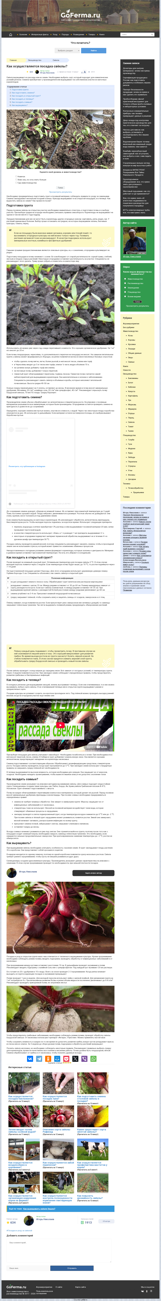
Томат (130, 426)
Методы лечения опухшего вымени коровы (135, 537)
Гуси (130, 444)
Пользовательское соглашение (44, 1292)
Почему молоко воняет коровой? (135, 543)
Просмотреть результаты (60, 192)
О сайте (59, 1287)
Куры (130, 453)
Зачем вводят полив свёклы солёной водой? (22, 1130)
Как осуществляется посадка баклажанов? (21, 1097)
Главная (13, 60)
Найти (94, 50)
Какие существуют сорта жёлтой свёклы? (91, 1130)
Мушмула (132, 409)
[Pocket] (66, 1059)
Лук (129, 400)
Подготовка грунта (20, 89)
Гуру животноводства (27, 183)
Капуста (131, 391)
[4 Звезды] (69, 1063)
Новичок (21, 176)
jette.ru (84, 1300)
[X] (75, 1059)
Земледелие (133, 288)
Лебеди (131, 457)
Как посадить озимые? (22, 102)
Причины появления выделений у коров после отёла (136, 569)
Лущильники (138, 492)
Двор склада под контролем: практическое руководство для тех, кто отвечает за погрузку (137, 122)
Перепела (132, 462)
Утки (130, 470)
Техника (126, 484)
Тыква (130, 431)
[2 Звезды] (65, 1063)
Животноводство (135, 279)
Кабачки (131, 387)
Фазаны (131, 475)
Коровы (131, 340)
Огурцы (131, 413)
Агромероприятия (131, 324)
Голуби (131, 440)
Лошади (131, 349)
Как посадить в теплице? (23, 99)
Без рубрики (128, 327)
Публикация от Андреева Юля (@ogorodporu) (32, 504)
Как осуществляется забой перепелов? (58, 1163)
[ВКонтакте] (30, 1059)
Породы (65, 34)
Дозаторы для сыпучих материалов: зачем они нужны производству (136, 70)
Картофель (133, 396)
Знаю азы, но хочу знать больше (31, 180)
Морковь (132, 404)
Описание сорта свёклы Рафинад (56, 1130)
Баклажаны (133, 378)
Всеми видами (134, 296)
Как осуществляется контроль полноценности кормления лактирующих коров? (57, 1199)
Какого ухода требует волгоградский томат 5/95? (137, 524)
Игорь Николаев (132, 256)
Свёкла (56, 60)
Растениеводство (135, 283)
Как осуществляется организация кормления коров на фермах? (22, 1198)
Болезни (23, 34)
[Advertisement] (60, 625)
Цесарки (132, 479)
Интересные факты (40, 34)
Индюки (131, 448)
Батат (130, 383)
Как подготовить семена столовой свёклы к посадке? (91, 1098)
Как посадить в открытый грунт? (26, 96)
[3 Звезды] (67, 1063)
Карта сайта (80, 1287)
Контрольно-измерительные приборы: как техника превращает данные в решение (137, 113)
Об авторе (106, 1221)
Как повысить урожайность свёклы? (90, 1196)
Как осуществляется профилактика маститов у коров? (92, 1165)
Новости (127, 370)
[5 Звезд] (70, 1063)
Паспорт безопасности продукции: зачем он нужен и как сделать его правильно (136, 92)
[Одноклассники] (48, 1059)
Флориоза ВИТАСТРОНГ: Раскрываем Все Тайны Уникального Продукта (134, 172)
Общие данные (135, 353)
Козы (130, 335)
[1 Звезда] (63, 1063)
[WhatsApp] (93, 1059)
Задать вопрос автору (93, 873)
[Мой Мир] (57, 1059)
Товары (91, 34)
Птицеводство (134, 292)
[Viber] (84, 1059)
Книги (101, 34)
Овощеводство (34, 60)
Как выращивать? (20, 105)
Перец (131, 418)
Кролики (132, 344)
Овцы (130, 357)
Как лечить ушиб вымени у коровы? (136, 547)
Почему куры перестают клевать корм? (137, 552)
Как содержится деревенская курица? (137, 556)
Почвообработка (135, 488)
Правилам (127, 590)
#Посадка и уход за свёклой (19, 1230)
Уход (55, 34)
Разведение (78, 34)
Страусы (132, 466)
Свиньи (131, 362)
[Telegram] (39, 1059)
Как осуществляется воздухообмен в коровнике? (20, 1165)
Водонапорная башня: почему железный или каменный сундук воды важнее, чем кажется (137, 144)
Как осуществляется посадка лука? (55, 1097)
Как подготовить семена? (23, 93)
